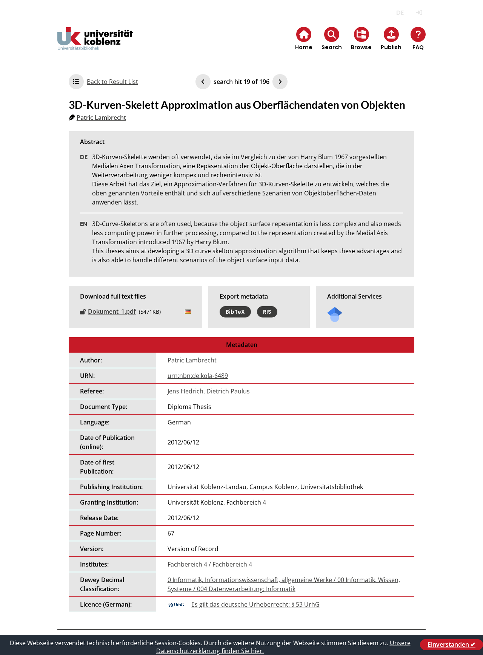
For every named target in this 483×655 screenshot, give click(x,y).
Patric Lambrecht (101, 117)
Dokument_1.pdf (112, 311)
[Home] (95, 44)
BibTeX (235, 312)
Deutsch (399, 12)
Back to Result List (112, 81)
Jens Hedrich (185, 391)
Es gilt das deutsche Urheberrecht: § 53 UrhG (255, 604)
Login (419, 12)
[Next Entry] (280, 81)
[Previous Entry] (203, 81)
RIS (267, 312)
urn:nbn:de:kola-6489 (198, 376)
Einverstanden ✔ (451, 644)
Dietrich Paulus (228, 391)
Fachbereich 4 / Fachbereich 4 (210, 564)
